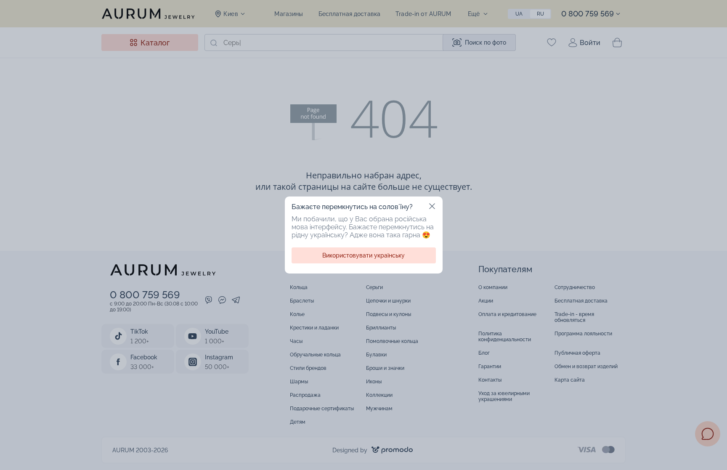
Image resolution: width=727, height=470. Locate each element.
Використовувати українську (363, 255)
